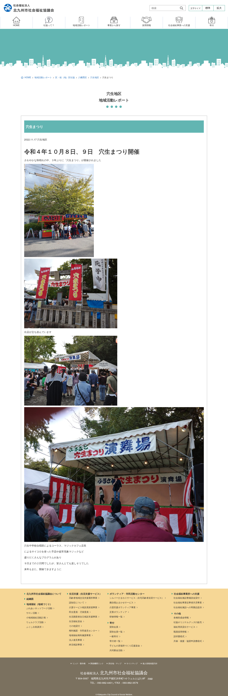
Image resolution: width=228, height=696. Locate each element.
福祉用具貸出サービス (184, 626)
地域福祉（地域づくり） (39, 604)
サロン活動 (31, 612)
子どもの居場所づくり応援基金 (125, 645)
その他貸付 (74, 625)
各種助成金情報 (181, 617)
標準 (207, 8)
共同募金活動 (116, 650)
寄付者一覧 (115, 640)
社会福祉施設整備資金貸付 (187, 597)
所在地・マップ (114, 663)
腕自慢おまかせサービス (121, 602)
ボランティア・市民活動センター (127, 593)
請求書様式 (179, 636)
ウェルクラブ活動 (35, 622)
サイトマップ (132, 663)
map (150, 678)
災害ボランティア (118, 611)
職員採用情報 (180, 631)
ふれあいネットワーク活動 (39, 608)
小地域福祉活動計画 (36, 617)
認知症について (76, 602)
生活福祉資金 (75, 621)
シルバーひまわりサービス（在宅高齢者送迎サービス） (137, 597)
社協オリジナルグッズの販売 (188, 622)
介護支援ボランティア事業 (123, 607)
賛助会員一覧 (116, 631)
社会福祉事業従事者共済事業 (188, 602)
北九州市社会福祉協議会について (44, 593)
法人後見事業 (75, 639)
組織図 (30, 599)
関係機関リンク (96, 663)
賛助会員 (114, 626)
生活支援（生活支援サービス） (85, 593)
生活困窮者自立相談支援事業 (83, 616)
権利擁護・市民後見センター (83, 630)
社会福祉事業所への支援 (186, 593)
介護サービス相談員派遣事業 (83, 607)
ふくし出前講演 (33, 626)
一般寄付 (114, 636)
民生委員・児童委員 (79, 611)
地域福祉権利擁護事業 (80, 635)
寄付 (112, 622)
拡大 (219, 8)
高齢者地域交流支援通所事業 (83, 597)
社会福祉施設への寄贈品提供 (188, 607)
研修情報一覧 (116, 616)
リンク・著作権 (78, 663)
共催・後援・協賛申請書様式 (188, 640)
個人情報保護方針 (150, 663)
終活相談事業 (75, 644)
